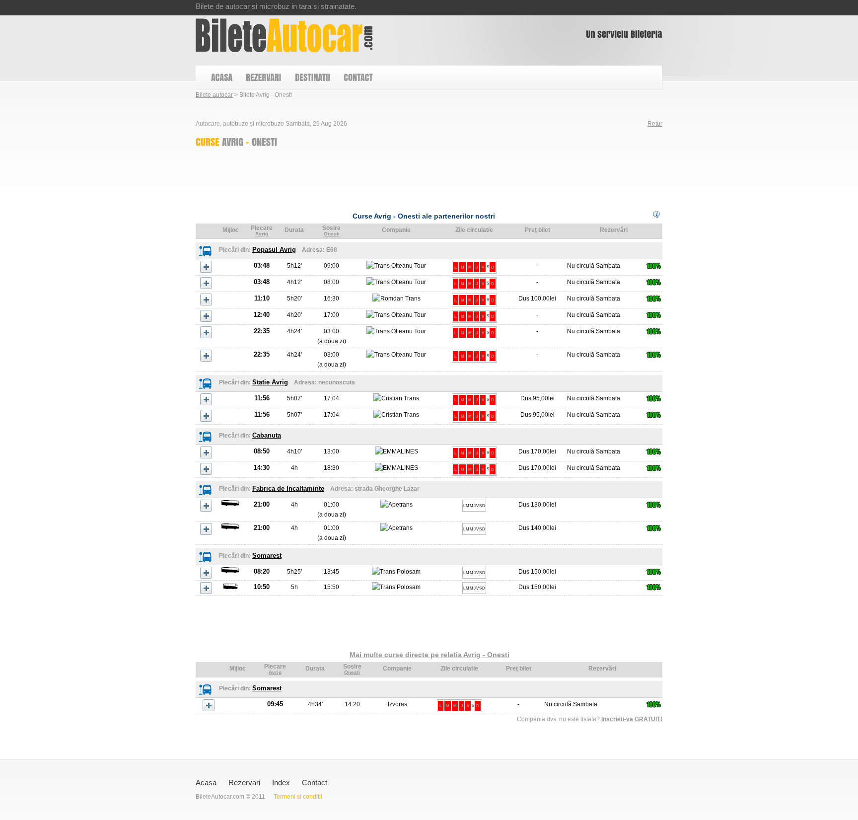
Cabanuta (266, 435)
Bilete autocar (214, 94)
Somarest (267, 555)
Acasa (206, 782)
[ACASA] (221, 78)
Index (281, 782)
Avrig (261, 233)
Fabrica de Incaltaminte (288, 488)
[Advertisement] (376, 176)
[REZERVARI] (263, 78)
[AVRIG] (232, 141)
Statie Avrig (270, 382)
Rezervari (244, 782)
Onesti (332, 233)
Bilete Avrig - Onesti (284, 35)
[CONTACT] (358, 78)
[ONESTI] (264, 141)
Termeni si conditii (298, 796)
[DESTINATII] (312, 78)
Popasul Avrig (274, 249)
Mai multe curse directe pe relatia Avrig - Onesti (429, 655)
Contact (314, 782)
